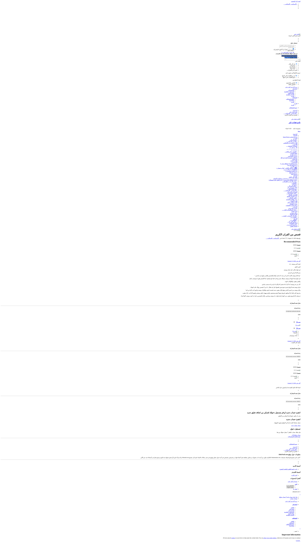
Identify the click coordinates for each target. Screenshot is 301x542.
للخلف (292, 507)
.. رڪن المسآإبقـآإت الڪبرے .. (289, 210)
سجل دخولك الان (296, 435)
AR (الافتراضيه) (290, 485)
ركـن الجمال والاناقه (292, 196)
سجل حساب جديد (295, 425)
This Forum (292, 67)
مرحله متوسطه (293, 172)
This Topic (292, 68)
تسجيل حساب (293, 57)
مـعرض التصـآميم (292, 156)
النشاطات (294, 97)
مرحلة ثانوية (294, 174)
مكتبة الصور (291, 93)
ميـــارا (298, 322)
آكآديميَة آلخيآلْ (293, 214)
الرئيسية (295, 134)
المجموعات (291, 90)
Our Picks (291, 100)
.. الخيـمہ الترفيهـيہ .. (291, 141)
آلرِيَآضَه (295, 175)
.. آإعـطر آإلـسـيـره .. (291, 224)
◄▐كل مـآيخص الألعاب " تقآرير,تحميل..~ (286, 168)
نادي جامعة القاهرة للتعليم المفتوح (288, 469)
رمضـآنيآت (294, 184)
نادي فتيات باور (294, 122)
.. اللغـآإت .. (294, 183)
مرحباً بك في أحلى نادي (291, 87)
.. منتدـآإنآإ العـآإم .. (292, 189)
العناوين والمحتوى (290, 83)
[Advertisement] (150, 21)
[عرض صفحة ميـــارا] (298, 325)
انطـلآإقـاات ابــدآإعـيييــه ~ (290, 169)
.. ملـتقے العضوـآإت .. (291, 193)
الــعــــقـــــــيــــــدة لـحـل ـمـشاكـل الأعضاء (285, 178)
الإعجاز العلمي (293, 226)
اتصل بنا (295, 489)
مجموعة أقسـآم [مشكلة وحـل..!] (288, 163)
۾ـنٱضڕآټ (294, 150)
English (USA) (290, 487)
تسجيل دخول (290, 50)
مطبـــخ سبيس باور (292, 187)
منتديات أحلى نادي (292, 481)
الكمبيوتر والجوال (292, 195)
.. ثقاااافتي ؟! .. (293, 220)
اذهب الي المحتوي (295, 1)
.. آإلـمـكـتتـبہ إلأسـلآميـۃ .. (290, 190)
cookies (233, 538)
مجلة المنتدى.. (293, 153)
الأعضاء (295, 135)
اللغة (296, 484)
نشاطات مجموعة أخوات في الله (289, 157)
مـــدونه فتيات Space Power (290, 137)
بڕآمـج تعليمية (293, 154)
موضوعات (292, 65)
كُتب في (294, 261)
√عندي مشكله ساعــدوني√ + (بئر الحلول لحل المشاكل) (283, 180)
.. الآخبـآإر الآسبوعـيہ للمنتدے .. (289, 216)
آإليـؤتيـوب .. (294, 162)
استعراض (294, 88)
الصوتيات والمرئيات (292, 192)
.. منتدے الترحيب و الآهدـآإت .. (289, 181)
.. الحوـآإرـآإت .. (293, 140)
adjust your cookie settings (269, 538)
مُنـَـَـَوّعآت (294, 159)
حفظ (299, 131)
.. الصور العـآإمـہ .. (292, 198)
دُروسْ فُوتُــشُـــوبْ (292, 165)
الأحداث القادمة (290, 94)
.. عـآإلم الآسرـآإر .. (292, 222)
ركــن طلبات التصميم (291, 199)
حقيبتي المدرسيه (293, 208)
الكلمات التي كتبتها (288, 75)
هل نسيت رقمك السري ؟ (287, 52)
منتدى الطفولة (293, 204)
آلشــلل (295, 219)
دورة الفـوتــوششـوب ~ (291, 171)
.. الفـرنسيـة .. (293, 213)
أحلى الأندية (294, 475)
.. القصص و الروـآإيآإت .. (291, 151)
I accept (298, 540)
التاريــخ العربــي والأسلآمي (290, 143)
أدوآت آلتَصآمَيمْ (293, 223)
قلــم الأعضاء (293, 201)
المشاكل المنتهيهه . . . (291, 146)
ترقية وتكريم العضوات (291, 205)
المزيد (292, 96)
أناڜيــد (295, 138)
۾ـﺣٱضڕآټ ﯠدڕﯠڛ (292, 149)
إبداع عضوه (294, 211)
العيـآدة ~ (295, 207)
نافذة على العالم (293, 177)
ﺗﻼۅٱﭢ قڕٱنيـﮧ (293, 147)
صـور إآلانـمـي (293, 166)
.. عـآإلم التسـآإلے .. (292, 186)
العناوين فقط (292, 84)
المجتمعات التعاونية (289, 91)
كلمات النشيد (293, 160)
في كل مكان (292, 64)
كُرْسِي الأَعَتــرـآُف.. (292, 202)
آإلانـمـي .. (294, 144)
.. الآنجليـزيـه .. (293, 217)
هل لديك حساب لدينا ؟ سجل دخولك (287, 41)
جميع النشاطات (290, 99)
